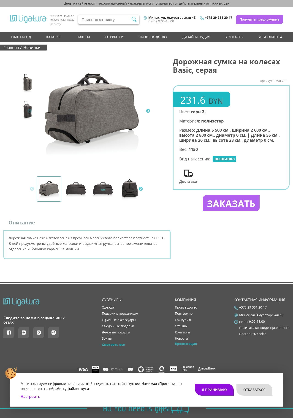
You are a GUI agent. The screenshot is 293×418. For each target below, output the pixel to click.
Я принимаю (214, 389)
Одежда (108, 307)
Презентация (186, 344)
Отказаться (254, 389)
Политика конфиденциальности (264, 328)
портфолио (184, 313)
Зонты (107, 338)
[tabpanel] (91, 111)
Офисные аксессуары (119, 320)
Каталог (53, 37)
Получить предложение (259, 19)
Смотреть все (113, 344)
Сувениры (112, 300)
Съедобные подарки (118, 326)
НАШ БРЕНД (21, 37)
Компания (185, 300)
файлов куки (78, 388)
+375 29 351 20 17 (218, 17)
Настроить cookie (252, 334)
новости (181, 338)
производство (153, 37)
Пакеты (83, 37)
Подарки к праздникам (120, 313)
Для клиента (270, 37)
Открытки (114, 37)
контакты (234, 37)
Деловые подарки (116, 332)
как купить (183, 320)
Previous (29, 111)
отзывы (181, 326)
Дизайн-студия (196, 37)
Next (148, 111)
